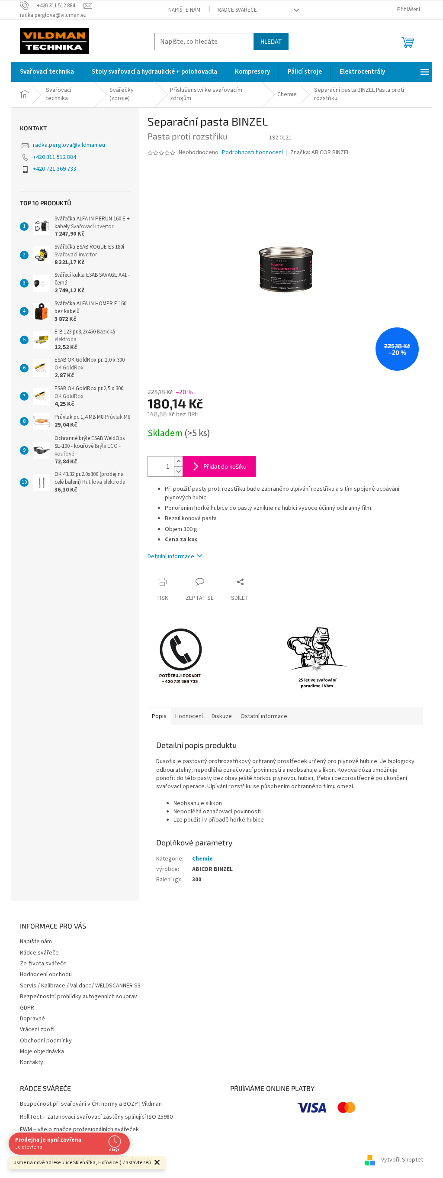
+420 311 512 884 (54, 157)
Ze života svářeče (43, 963)
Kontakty (31, 1062)
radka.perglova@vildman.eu (69, 145)
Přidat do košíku (225, 466)
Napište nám (184, 10)
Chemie (202, 858)
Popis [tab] (159, 716)
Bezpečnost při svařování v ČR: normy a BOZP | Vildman (91, 1104)
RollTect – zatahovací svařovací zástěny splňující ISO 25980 (96, 1117)
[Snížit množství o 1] (178, 471)
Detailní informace (171, 556)
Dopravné (32, 1018)
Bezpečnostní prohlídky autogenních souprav (78, 996)
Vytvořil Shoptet (402, 1159)
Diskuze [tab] (222, 716)
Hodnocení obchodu (46, 974)
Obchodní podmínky (46, 1040)
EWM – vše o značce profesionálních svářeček (79, 1130)
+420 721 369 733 (54, 169)
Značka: (320, 152)
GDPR (27, 1007)
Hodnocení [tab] (189, 716)
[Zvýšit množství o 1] (178, 461)
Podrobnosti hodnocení (252, 153)
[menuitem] (47, 72)
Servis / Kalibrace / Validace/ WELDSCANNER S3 (80, 985)
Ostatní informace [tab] (264, 716)
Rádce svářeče (237, 10)
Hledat (271, 41)
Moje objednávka (42, 1051)
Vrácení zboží (37, 1029)
